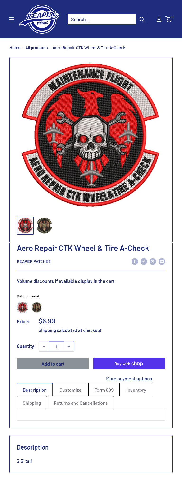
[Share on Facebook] (135, 261)
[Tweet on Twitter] (153, 261)
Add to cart (52, 364)
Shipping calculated (58, 330)
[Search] (142, 19)
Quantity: (26, 346)
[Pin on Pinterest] (144, 261)
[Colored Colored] (22, 307)
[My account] (159, 19)
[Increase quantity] (69, 346)
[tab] (35, 389)
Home (15, 47)
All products (36, 47)
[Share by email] (162, 261)
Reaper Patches (34, 261)
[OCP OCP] (36, 307)
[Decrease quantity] (44, 346)
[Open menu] (11, 19)
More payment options (129, 378)
